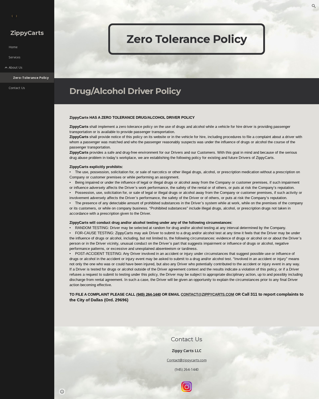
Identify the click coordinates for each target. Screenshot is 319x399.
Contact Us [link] (17, 88)
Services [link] (14, 57)
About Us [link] (15, 67)
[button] (314, 6)
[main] (186, 39)
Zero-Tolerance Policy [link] (31, 77)
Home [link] (13, 47)
